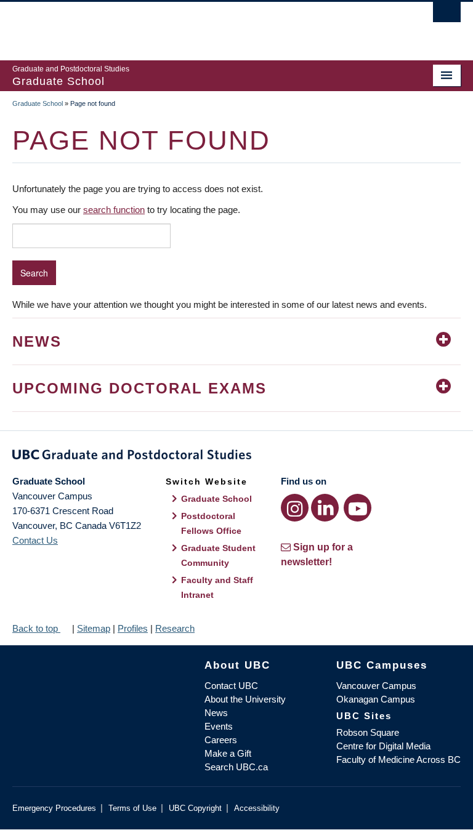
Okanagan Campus (375, 699)
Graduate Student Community (218, 555)
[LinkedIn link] (325, 508)
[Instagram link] (295, 508)
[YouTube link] (357, 508)
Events (218, 726)
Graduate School (37, 103)
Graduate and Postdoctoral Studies (236, 456)
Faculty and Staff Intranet (217, 587)
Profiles (133, 628)
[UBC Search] (447, 15)
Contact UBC (231, 685)
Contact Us (35, 540)
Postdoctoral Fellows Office (211, 523)
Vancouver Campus (376, 685)
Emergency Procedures (54, 808)
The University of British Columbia (203, 25)
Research (175, 628)
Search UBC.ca (236, 767)
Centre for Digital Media (383, 746)
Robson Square (367, 732)
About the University (245, 699)
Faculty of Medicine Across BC (398, 759)
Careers (220, 740)
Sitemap (93, 628)
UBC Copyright (195, 808)
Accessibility (257, 808)
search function (114, 209)
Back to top (36, 628)
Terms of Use (132, 808)
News (216, 712)
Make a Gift (227, 753)
